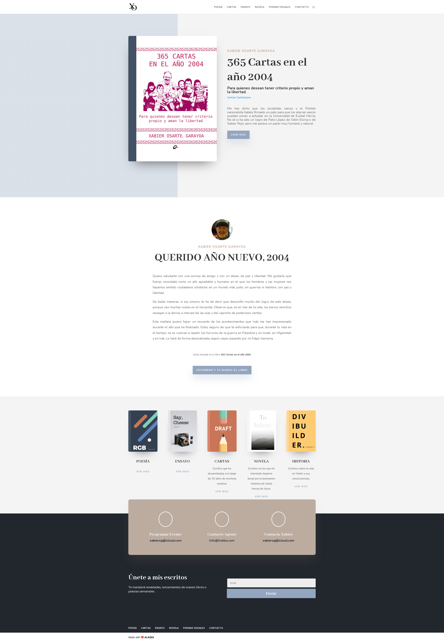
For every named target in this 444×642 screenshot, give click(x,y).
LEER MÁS (238, 134)
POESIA (218, 7)
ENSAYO (245, 7)
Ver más (143, 471)
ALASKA (149, 637)
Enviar (271, 593)
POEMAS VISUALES (279, 7)
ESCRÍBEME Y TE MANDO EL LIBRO (222, 370)
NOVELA (259, 7)
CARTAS (231, 7)
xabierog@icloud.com (165, 540)
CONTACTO (302, 7)
